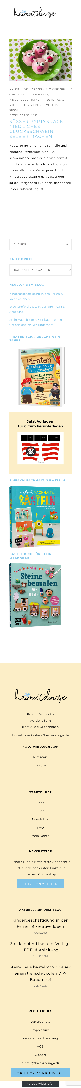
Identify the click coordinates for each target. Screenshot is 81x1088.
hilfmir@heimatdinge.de (40, 1063)
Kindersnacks (53, 99)
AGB (40, 1046)
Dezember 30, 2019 (23, 115)
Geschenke (39, 94)
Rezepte (33, 104)
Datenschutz (40, 1022)
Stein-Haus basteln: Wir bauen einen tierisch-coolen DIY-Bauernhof (40, 973)
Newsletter (40, 819)
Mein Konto (41, 836)
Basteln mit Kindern (48, 89)
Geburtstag (19, 94)
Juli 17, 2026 (41, 932)
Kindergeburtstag (24, 99)
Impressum (40, 1030)
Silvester (49, 104)
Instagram (40, 765)
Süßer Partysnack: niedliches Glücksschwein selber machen (37, 129)
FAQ (40, 827)
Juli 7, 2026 (40, 985)
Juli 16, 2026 (40, 956)
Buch (40, 811)
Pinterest (40, 757)
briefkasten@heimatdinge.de (46, 735)
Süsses (15, 110)
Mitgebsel (17, 104)
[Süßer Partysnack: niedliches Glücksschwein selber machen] (40, 60)
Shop (40, 803)
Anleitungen (19, 89)
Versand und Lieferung (40, 1038)
